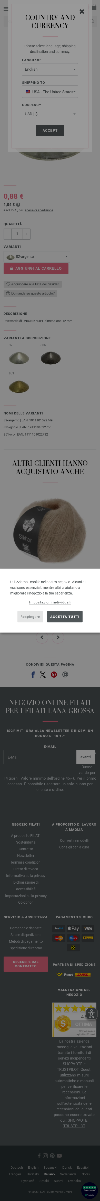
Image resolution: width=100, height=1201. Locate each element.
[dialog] (50, 600)
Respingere (30, 617)
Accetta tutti (65, 617)
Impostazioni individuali (50, 602)
